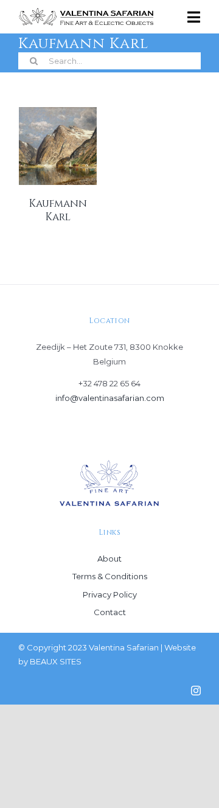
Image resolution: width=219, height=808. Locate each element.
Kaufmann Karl (58, 210)
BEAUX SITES (56, 661)
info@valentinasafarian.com (109, 398)
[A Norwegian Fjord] (58, 146)
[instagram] (196, 690)
